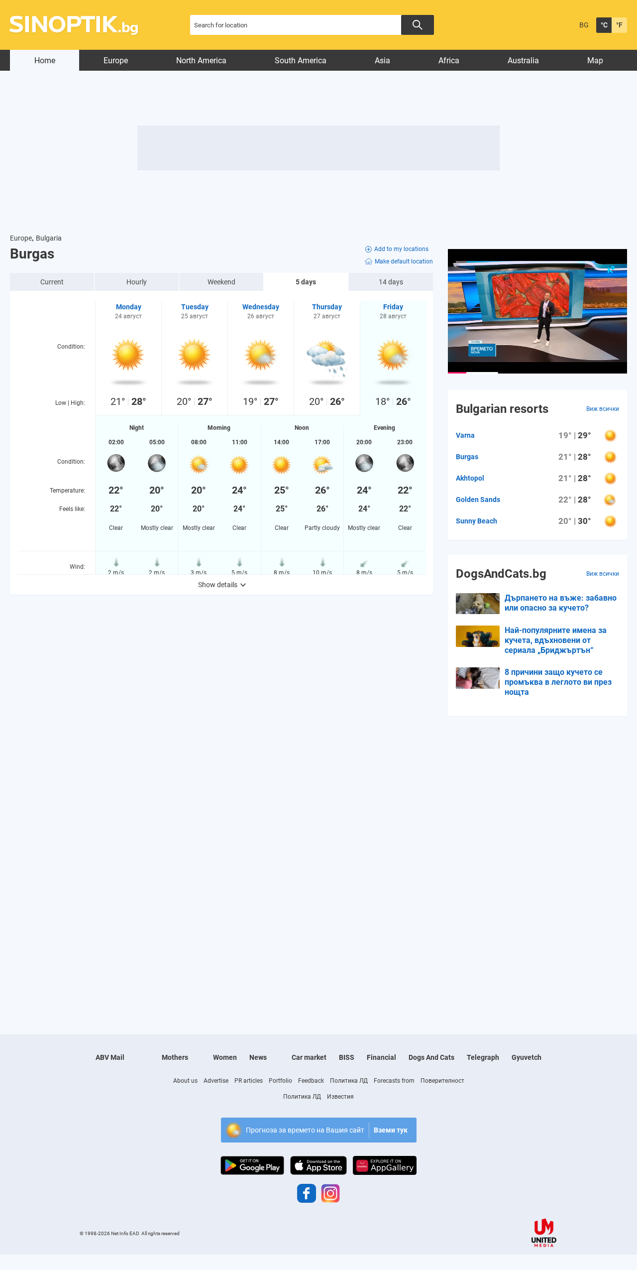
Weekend (221, 282)
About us (185, 1080)
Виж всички (602, 408)
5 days (306, 282)
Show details (217, 585)
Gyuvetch (526, 1057)
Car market (309, 1057)
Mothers (175, 1057)
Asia (382, 60)
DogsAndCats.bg (501, 574)
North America (201, 60)
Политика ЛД (349, 1080)
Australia (523, 60)
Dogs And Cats (431, 1057)
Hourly (136, 282)
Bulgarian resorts (502, 409)
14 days (391, 282)
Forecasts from (394, 1080)
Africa (448, 60)
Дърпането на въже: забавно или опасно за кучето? (561, 603)
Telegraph (483, 1057)
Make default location (404, 261)
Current (52, 282)
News (258, 1057)
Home (44, 60)
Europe (116, 60)
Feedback (311, 1080)
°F (619, 25)
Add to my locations (401, 249)
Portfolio (280, 1080)
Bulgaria (49, 238)
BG (584, 25)
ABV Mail (110, 1057)
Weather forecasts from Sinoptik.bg (79, 25)
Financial (381, 1057)
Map (595, 60)
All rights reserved (160, 1233)
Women (225, 1057)
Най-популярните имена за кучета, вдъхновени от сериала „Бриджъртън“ (556, 640)
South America (300, 60)
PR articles (248, 1080)
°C (604, 25)
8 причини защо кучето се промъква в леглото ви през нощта (558, 682)
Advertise (216, 1080)
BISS (346, 1057)
